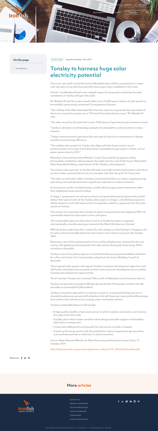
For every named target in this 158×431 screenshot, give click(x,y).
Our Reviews (75, 415)
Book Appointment (110, 5)
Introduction (21, 68)
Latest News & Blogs (79, 419)
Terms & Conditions (96, 428)
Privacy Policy (82, 428)
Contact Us (75, 400)
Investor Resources (79, 407)
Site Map (108, 428)
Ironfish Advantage (79, 403)
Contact (127, 5)
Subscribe (142, 5)
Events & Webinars (78, 411)
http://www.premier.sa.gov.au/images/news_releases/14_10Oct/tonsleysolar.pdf (94, 349)
